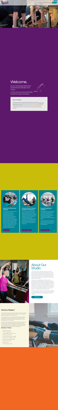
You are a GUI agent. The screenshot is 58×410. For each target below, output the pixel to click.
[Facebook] (56, 1)
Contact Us (54, 2)
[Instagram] (54, 1)
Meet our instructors (37, 297)
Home (35, 2)
